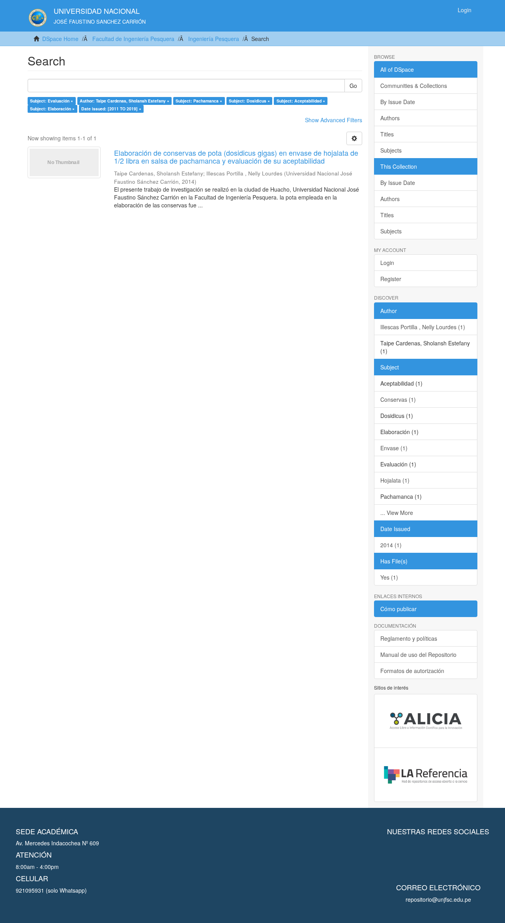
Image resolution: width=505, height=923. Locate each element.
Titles (387, 134)
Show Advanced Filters (333, 120)
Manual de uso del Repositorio (418, 654)
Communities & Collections (413, 86)
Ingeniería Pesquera (213, 39)
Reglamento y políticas (408, 638)
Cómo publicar (398, 609)
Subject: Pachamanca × (199, 101)
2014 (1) (391, 545)
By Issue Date (397, 102)
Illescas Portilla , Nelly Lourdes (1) (422, 327)
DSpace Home (60, 39)
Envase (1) (394, 448)
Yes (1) (389, 577)
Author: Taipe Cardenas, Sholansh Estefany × (124, 101)
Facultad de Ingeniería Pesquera (133, 39)
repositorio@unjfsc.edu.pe (438, 899)
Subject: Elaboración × (52, 109)
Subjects (391, 150)
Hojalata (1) (395, 480)
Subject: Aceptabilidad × (301, 101)
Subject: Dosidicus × (249, 101)
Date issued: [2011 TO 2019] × (111, 109)
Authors (390, 118)
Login (387, 263)
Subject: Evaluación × (51, 101)
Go (353, 86)
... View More (396, 513)
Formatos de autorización (412, 671)
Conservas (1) (398, 399)
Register (390, 279)
